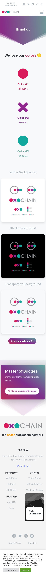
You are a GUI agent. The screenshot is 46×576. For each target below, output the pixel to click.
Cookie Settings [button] (11, 570)
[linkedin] (32, 4)
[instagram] (37, 4)
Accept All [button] (25, 570)
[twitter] (28, 4)
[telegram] (41, 4)
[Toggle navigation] (41, 12)
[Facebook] (24, 4)
